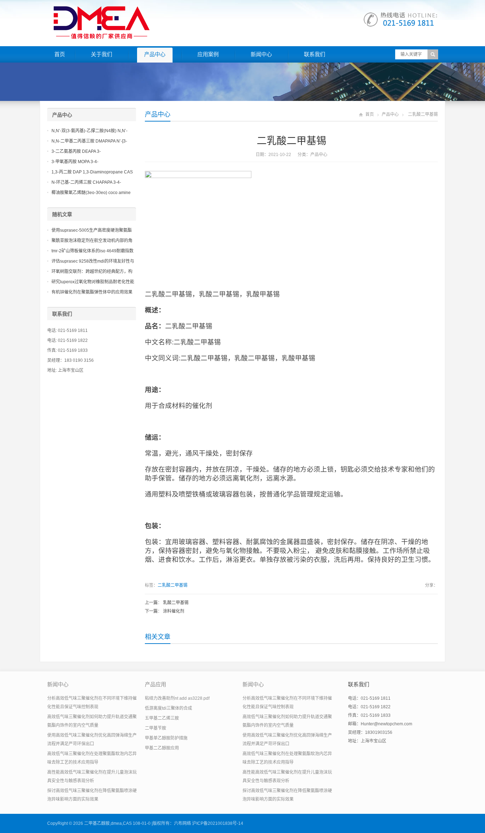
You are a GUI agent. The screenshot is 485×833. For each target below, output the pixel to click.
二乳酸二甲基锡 (172, 585)
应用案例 (208, 54)
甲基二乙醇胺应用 (162, 748)
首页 (59, 54)
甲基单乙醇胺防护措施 (166, 738)
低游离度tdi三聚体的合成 (168, 708)
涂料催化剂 (173, 611)
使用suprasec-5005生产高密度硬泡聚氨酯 (91, 230)
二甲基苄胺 (155, 728)
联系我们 (314, 54)
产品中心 (154, 54)
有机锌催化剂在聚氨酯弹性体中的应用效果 (91, 292)
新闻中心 (261, 54)
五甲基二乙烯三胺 (162, 718)
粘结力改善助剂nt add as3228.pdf (177, 698)
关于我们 (101, 54)
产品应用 (155, 684)
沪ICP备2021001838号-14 (217, 823)
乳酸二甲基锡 (176, 602)
